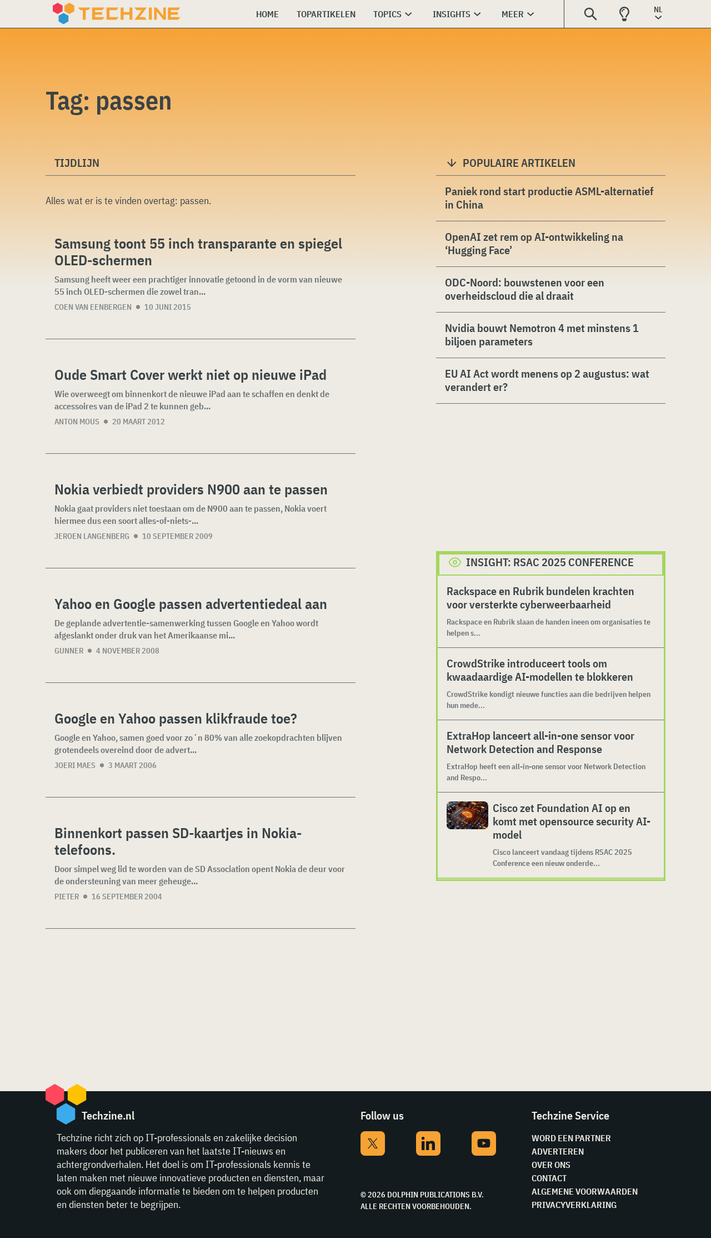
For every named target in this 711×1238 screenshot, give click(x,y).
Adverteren (558, 1151)
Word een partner (571, 1137)
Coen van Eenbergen (93, 307)
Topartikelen (326, 13)
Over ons (551, 1164)
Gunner (68, 651)
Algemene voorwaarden (585, 1191)
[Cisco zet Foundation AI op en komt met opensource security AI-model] (467, 835)
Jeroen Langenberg (91, 536)
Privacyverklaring (574, 1204)
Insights (451, 13)
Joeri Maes (75, 765)
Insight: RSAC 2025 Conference (550, 562)
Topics (387, 13)
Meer (513, 13)
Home (267, 13)
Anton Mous (76, 422)
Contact (549, 1177)
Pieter (66, 897)
